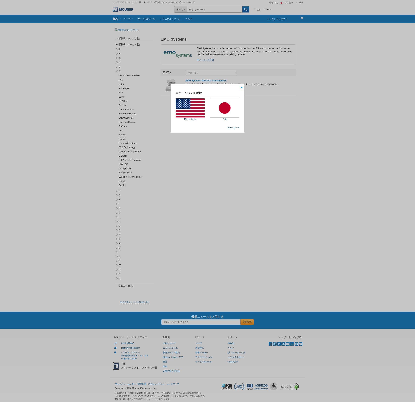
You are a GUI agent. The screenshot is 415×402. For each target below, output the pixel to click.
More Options (233, 128)
